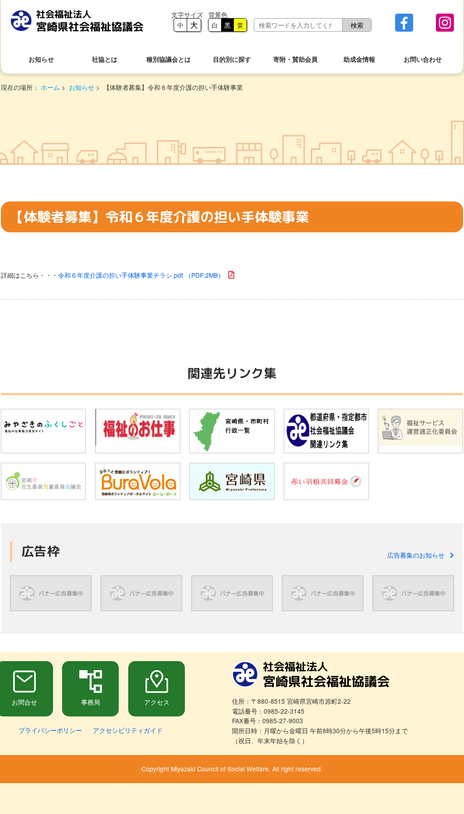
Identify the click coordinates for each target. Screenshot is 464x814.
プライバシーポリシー (50, 730)
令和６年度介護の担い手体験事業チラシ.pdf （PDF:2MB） (141, 275)
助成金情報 (359, 59)
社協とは (104, 59)
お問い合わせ (423, 59)
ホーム (50, 87)
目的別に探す (232, 59)
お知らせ (41, 59)
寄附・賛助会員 (295, 59)
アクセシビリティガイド (128, 730)
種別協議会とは (168, 59)
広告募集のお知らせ (418, 554)
